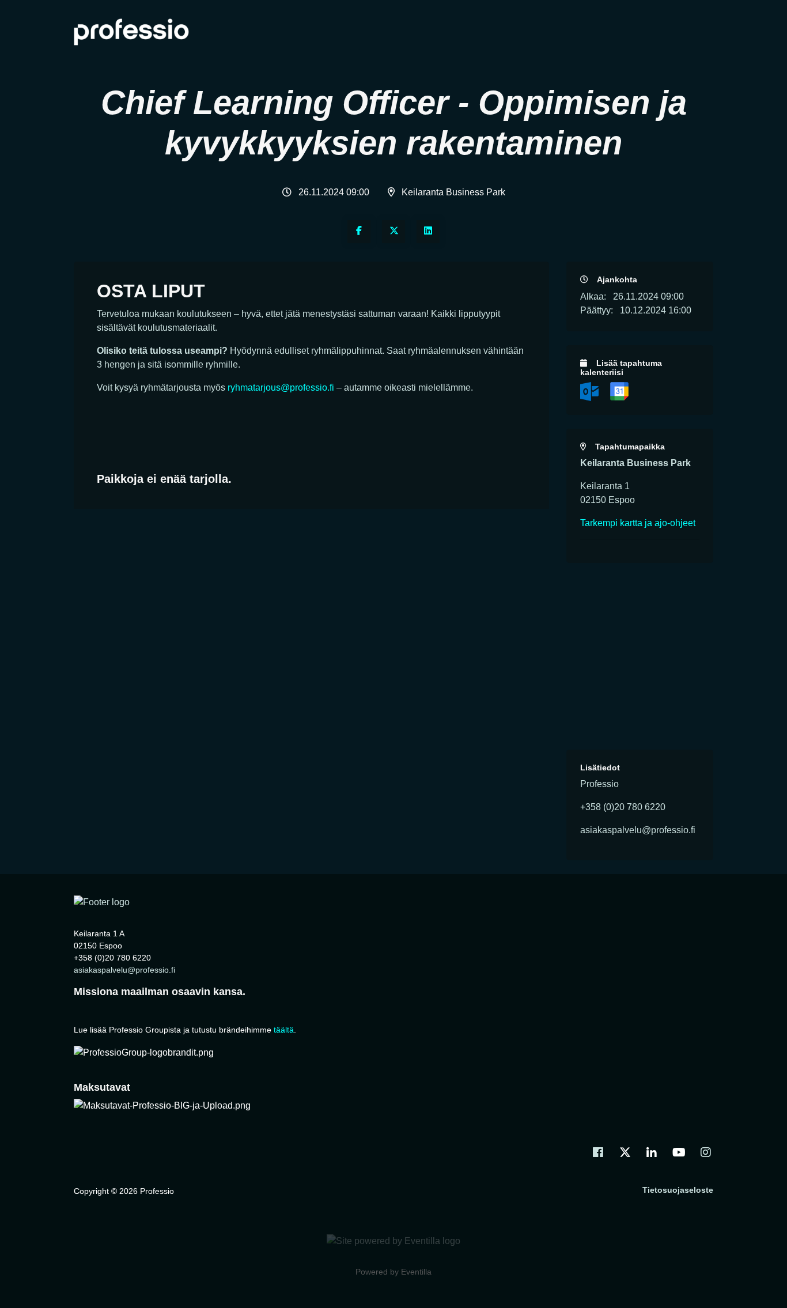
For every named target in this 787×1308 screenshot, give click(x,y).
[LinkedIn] (428, 231)
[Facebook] (358, 231)
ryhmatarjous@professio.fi (281, 387)
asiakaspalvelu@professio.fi (124, 969)
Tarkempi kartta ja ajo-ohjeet (637, 523)
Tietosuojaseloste (677, 1189)
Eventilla (416, 1271)
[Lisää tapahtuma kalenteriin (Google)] (619, 391)
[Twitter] (393, 231)
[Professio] (102, 901)
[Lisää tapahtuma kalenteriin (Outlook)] (590, 391)
